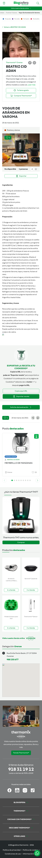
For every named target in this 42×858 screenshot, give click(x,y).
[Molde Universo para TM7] (11, 605)
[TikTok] (32, 790)
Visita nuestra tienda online (20, 8)
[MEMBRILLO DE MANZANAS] (21, 445)
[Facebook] (9, 790)
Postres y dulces (10, 456)
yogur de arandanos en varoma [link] (29, 13)
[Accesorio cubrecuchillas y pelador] (11, 567)
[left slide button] (4, 480)
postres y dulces (11, 13)
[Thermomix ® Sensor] (31, 605)
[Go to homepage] (21, 3)
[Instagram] (24, 790)
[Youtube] (17, 790)
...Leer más (31, 85)
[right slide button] (37, 480)
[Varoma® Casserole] (31, 567)
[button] (38, 3)
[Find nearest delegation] (4, 3)
